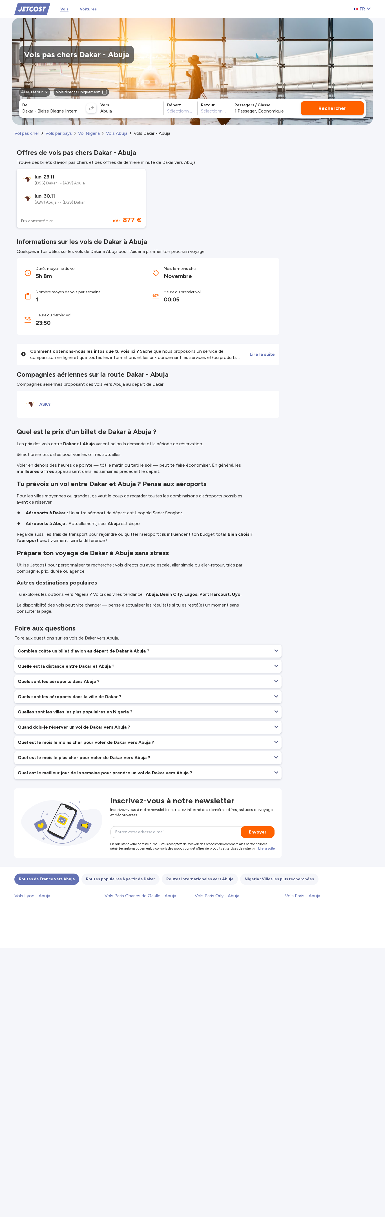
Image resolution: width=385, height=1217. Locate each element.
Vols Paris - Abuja (302, 895)
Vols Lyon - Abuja (32, 895)
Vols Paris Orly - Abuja (217, 895)
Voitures (88, 9)
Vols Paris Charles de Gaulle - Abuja (140, 895)
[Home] (32, 8)
